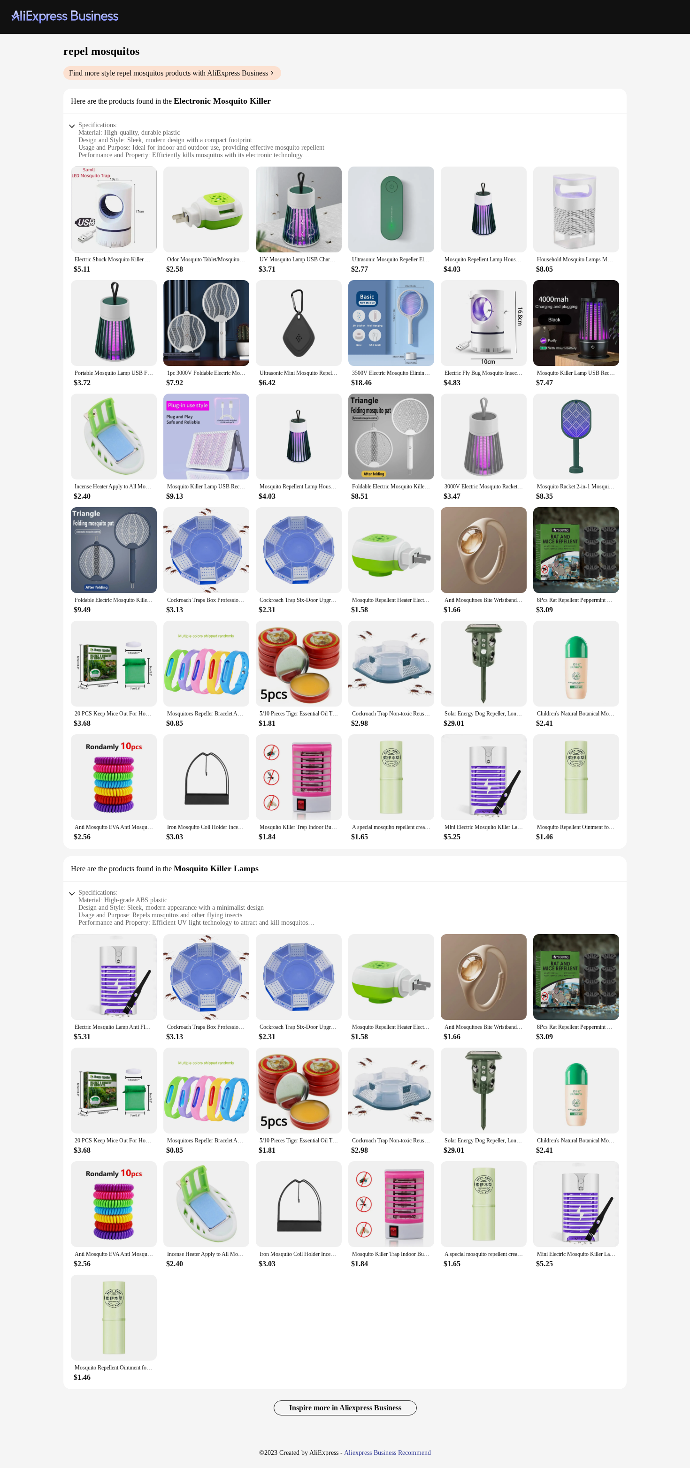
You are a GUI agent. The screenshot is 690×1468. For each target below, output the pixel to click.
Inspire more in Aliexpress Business (345, 1408)
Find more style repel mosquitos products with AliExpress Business (168, 73)
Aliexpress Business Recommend (387, 1452)
